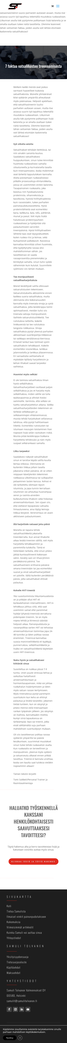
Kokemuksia (13, 922)
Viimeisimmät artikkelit (20, 927)
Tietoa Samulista (16, 911)
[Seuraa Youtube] (27, 1009)
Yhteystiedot (14, 938)
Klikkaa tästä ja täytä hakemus (33, 861)
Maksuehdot (13, 973)
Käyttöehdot (13, 967)
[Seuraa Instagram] (15, 1009)
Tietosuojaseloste (17, 962)
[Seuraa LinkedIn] (21, 1009)
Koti (9, 906)
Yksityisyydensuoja (18, 957)
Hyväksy (9, 1037)
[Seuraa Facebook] (9, 1009)
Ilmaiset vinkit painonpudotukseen (26, 917)
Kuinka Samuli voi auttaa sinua (24, 932)
